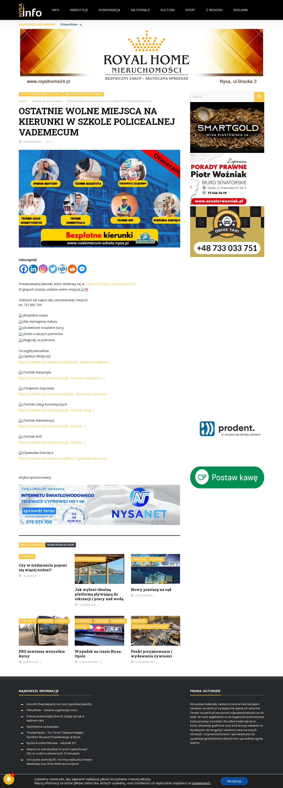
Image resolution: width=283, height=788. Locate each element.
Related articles (32, 545)
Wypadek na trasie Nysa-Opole (98, 653)
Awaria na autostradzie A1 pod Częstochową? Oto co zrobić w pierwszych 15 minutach (57, 751)
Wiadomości (96, 94)
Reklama (240, 10)
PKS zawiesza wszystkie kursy (42, 653)
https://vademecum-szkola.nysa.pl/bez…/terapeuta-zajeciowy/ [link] (63, 394)
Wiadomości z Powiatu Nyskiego (150, 626)
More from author (60, 545)
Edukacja (56, 94)
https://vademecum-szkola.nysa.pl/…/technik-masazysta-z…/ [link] (62, 378)
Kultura (168, 10)
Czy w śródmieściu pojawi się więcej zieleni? (43, 567)
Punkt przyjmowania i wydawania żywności (151, 653)
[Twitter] (52, 269)
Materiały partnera (75, 94)
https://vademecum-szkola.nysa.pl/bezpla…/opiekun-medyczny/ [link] (64, 362)
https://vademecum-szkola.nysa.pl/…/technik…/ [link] (52, 426)
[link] (110, 284)
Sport (190, 10)
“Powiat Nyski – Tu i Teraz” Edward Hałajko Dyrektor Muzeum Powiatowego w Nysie (55, 735)
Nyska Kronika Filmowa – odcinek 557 (51, 743)
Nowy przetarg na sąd (151, 589)
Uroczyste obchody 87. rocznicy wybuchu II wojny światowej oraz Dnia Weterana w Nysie (59, 762)
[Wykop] (62, 269)
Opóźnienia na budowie (43, 727)
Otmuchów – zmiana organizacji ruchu (89, 24)
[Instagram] (43, 269)
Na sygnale (140, 10)
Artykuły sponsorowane (34, 94)
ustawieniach (201, 783)
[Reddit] (72, 269)
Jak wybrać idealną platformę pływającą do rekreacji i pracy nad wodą (99, 594)
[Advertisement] (233, 335)
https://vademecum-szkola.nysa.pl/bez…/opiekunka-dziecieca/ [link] (63, 458)
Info (55, 10)
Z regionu (214, 10)
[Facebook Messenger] (82, 269)
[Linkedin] (33, 269)
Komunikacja (109, 10)
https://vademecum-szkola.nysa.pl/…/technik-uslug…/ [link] (56, 410)
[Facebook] (23, 269)
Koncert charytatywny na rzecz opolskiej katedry (59, 704)
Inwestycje (79, 10)
